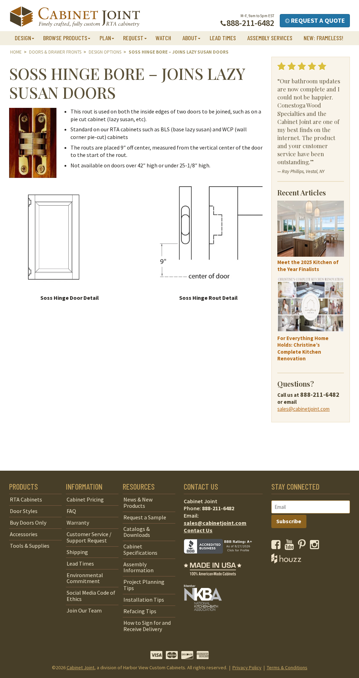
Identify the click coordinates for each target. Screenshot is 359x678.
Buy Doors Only (28, 522)
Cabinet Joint (80, 667)
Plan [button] (105, 38)
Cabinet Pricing (85, 499)
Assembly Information (138, 567)
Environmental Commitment (85, 578)
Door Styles (24, 510)
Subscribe (288, 521)
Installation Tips (143, 599)
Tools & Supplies (29, 545)
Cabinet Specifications (140, 549)
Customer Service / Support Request (89, 537)
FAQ (71, 510)
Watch (163, 38)
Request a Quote (317, 20)
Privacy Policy (247, 667)
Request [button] (133, 38)
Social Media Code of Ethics (91, 595)
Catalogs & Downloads (136, 532)
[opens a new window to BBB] (222, 558)
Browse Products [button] (65, 38)
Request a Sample (144, 517)
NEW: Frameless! (323, 38)
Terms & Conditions (287, 667)
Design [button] (23, 38)
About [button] (189, 38)
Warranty (78, 522)
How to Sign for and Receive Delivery (147, 625)
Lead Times (223, 38)
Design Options (105, 52)
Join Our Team (84, 610)
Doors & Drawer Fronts (55, 52)
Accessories (24, 534)
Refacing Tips (139, 611)
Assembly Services (269, 38)
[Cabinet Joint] (75, 17)
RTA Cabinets (26, 499)
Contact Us (198, 530)
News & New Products (138, 502)
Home (16, 52)
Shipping (77, 551)
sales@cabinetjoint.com (303, 409)
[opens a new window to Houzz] (286, 561)
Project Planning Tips (143, 584)
